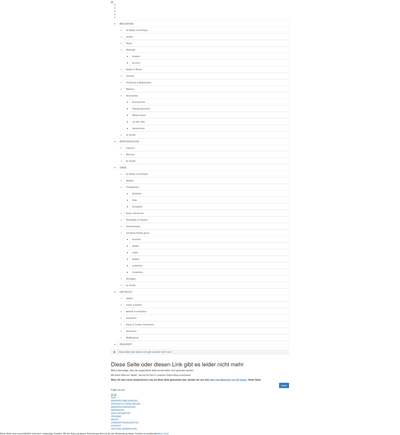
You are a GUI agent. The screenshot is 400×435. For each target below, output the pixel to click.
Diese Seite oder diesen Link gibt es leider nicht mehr (145, 351)
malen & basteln (134, 304)
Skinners (130, 154)
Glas (134, 200)
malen (135, 252)
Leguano (130, 147)
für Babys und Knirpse (137, 30)
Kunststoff (137, 206)
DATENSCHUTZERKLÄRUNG (125, 403)
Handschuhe (138, 128)
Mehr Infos (163, 433)
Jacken (129, 36)
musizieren (137, 272)
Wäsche (130, 89)
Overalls (130, 75)
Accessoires (132, 95)
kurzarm (136, 62)
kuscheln (136, 239)
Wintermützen (139, 115)
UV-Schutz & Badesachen (138, 82)
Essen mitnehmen (135, 213)
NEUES (114, 419)
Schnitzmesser (133, 226)
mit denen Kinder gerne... (138, 232)
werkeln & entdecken (136, 311)
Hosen (129, 43)
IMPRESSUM (117, 410)
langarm (136, 56)
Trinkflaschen (132, 187)
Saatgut (130, 180)
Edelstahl (136, 193)
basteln (135, 258)
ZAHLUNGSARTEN (120, 413)
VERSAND (116, 416)
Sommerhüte (138, 102)
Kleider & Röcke (134, 69)
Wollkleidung (132, 337)
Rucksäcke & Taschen (137, 219)
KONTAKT (116, 425)
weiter (284, 385)
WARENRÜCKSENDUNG (123, 406)
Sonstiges (131, 278)
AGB (113, 397)
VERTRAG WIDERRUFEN (124, 428)
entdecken (137, 265)
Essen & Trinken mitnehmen (140, 324)
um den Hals (138, 121)
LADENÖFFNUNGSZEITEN (124, 422)
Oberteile (130, 49)
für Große (131, 134)
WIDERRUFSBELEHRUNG (124, 400)
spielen (135, 245)
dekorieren (131, 331)
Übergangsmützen (141, 108)
